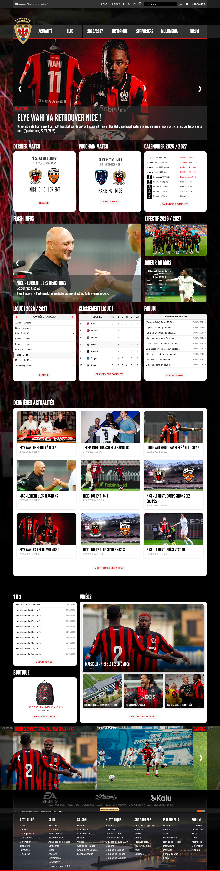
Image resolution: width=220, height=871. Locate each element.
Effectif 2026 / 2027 (163, 218)
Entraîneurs (54, 858)
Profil (194, 837)
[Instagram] (134, 4)
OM (63, 804)
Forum (194, 31)
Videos (80, 842)
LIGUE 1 (43, 375)
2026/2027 (95, 31)
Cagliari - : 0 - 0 (188, 167)
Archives (24, 829)
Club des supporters (145, 825)
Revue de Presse (172, 842)
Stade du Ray (55, 837)
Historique (119, 31)
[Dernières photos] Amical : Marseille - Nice (44, 729)
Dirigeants (53, 846)
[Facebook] (123, 4)
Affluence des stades (59, 842)
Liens (166, 858)
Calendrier (25, 842)
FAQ (194, 833)
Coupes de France (115, 854)
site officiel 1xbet (163, 804)
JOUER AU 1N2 (44, 662)
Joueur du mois (158, 263)
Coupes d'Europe (115, 850)
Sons (166, 833)
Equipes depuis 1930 (59, 866)
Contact (60, 811)
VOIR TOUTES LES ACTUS (109, 568)
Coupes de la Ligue (116, 858)
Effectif (80, 825)
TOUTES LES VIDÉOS (142, 716)
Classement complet (109, 374)
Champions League (87, 850)
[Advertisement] (148, 16)
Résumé (44, 203)
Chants (138, 837)
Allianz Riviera (55, 833)
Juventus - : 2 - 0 (188, 162)
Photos (81, 837)
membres (197, 842)
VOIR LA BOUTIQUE (44, 716)
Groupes (139, 829)
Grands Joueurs (114, 833)
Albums (196, 850)
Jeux (137, 850)
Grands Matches (115, 837)
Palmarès (53, 829)
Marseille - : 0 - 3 (188, 158)
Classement (26, 837)
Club (70, 31)
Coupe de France (86, 846)
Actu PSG (73, 804)
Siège (51, 850)
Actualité (45, 31)
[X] (128, 4)
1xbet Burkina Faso (140, 804)
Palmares (111, 829)
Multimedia (169, 31)
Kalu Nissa (160, 797)
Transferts (25, 846)
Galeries (199, 729)
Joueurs (52, 854)
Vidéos (85, 597)
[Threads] (139, 4)
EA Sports (50, 797)
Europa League (85, 854)
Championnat (27, 833)
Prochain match (93, 146)
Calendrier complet (175, 204)
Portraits (167, 850)
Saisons (110, 846)
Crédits (42, 811)
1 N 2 (104, 4)
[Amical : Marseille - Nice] (48, 758)
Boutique (115, 4)
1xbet (100, 804)
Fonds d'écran (170, 837)
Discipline (25, 854)
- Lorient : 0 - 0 (188, 177)
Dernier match (26, 146)
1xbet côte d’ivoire (116, 804)
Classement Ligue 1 (96, 309)
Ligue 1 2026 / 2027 (30, 309)
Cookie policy (51, 811)
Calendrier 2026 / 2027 (165, 146)
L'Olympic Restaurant (106, 797)
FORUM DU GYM (174, 375)
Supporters (144, 31)
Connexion (198, 4)
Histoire (52, 825)
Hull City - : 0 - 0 (188, 172)
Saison (82, 819)
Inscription (197, 829)
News (23, 825)
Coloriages (88, 804)
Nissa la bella (141, 842)
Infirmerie (25, 850)
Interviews (168, 846)
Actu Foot (53, 804)
